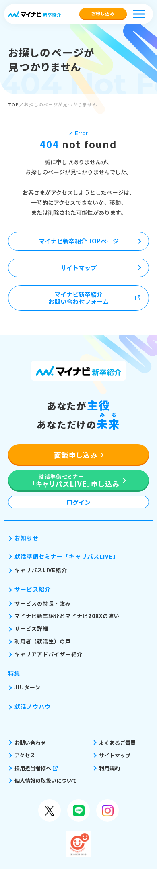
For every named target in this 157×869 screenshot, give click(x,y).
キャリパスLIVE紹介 (40, 570)
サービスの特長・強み (42, 603)
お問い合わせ (30, 743)
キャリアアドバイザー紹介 (48, 654)
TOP (13, 104)
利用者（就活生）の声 (42, 641)
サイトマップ (114, 755)
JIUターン (27, 687)
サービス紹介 (32, 589)
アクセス (24, 755)
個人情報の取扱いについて (45, 780)
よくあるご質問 (117, 743)
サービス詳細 (31, 628)
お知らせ (26, 538)
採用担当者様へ (32, 768)
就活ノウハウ (32, 706)
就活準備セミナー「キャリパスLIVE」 (66, 556)
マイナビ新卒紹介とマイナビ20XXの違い (67, 616)
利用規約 (109, 768)
